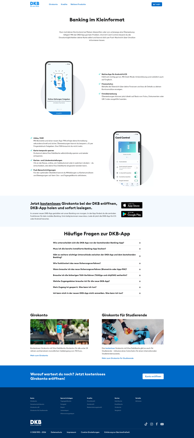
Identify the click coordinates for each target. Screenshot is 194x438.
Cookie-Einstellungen (90, 432)
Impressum (71, 432)
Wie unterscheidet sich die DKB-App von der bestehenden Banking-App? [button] (88, 242)
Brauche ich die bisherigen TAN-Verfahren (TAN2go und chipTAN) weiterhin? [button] (90, 275)
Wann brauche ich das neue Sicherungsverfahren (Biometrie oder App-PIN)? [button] (90, 269)
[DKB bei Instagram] (151, 424)
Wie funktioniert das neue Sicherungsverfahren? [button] (77, 263)
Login (157, 4)
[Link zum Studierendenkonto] (133, 331)
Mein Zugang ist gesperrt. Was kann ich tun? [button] (74, 287)
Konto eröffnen (153, 376)
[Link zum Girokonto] (61, 331)
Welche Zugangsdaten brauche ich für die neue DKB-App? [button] (81, 281)
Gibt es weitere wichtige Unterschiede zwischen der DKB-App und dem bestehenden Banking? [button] (94, 256)
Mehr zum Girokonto (39, 355)
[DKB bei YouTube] (146, 424)
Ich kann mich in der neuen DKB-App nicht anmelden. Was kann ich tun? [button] (88, 293)
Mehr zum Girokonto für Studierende (117, 358)
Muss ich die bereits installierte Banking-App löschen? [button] (79, 248)
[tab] (97, 243)
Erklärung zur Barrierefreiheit (117, 432)
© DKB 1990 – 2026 (38, 432)
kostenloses (50, 203)
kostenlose (110, 348)
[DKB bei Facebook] (157, 424)
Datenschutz (56, 432)
